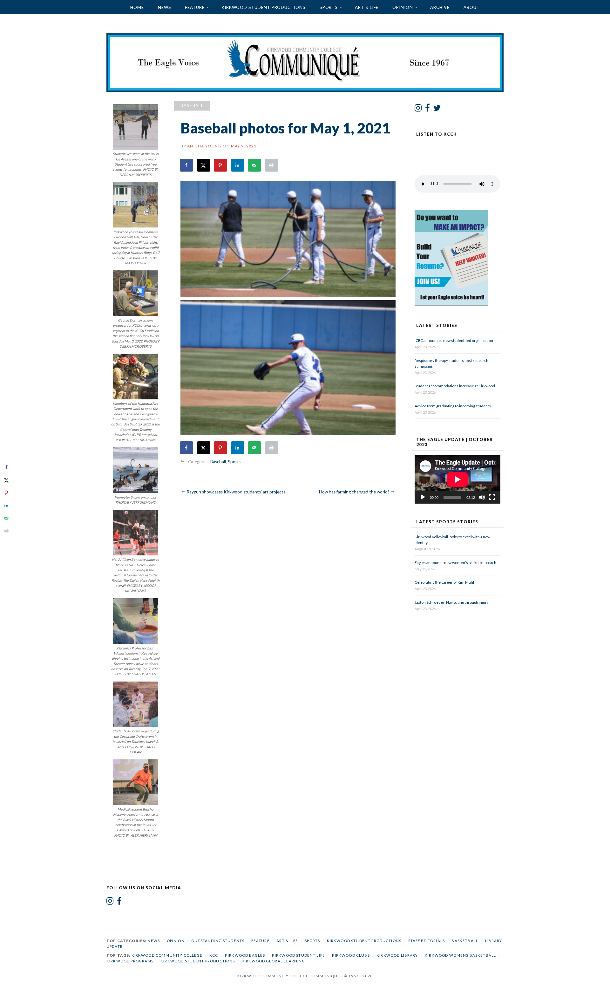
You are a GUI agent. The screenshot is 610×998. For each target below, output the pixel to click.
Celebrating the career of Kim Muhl (444, 582)
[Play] (423, 497)
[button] (288, 239)
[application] (457, 479)
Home (137, 7)
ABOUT (472, 7)
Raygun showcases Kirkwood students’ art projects (235, 491)
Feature (194, 7)
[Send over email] (254, 165)
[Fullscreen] (492, 497)
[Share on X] (204, 165)
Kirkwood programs (130, 961)
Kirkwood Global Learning (273, 961)
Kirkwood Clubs (351, 955)
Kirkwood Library (397, 955)
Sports (329, 7)
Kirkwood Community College (167, 955)
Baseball (191, 105)
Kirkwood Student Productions (264, 7)
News (164, 7)
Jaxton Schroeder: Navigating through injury (452, 602)
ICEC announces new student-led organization (454, 340)
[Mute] (482, 497)
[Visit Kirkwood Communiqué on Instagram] (418, 109)
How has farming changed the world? (354, 491)
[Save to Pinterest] (220, 165)
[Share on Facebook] (186, 165)
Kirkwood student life (298, 955)
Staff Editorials (426, 941)
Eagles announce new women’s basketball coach (455, 562)
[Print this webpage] (272, 165)
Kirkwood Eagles (245, 955)
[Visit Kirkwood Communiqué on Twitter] (437, 109)
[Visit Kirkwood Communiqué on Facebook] (427, 109)
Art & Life (366, 7)
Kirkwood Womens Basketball (460, 955)
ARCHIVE (440, 7)
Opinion (402, 7)
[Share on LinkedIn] (238, 165)
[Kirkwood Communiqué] (305, 62)
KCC (213, 955)
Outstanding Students (217, 941)
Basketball (464, 941)
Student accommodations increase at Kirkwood (455, 386)
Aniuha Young (204, 146)
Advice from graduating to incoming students (453, 406)
